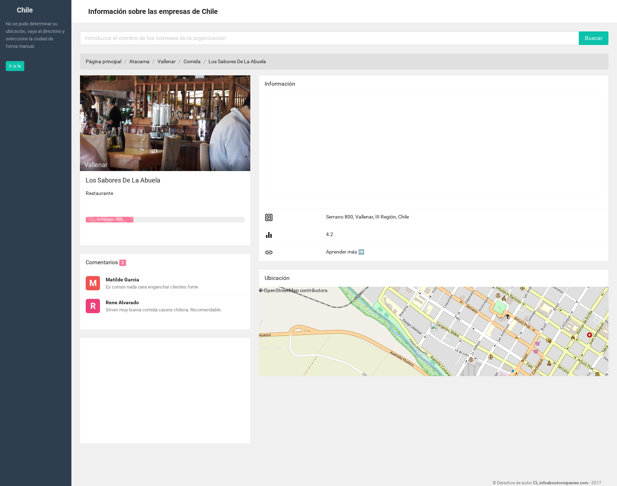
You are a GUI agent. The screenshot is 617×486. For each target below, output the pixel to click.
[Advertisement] (165, 388)
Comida (192, 61)
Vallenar (166, 61)
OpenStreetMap (281, 290)
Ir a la (15, 66)
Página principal (103, 61)
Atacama (139, 61)
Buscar (593, 38)
